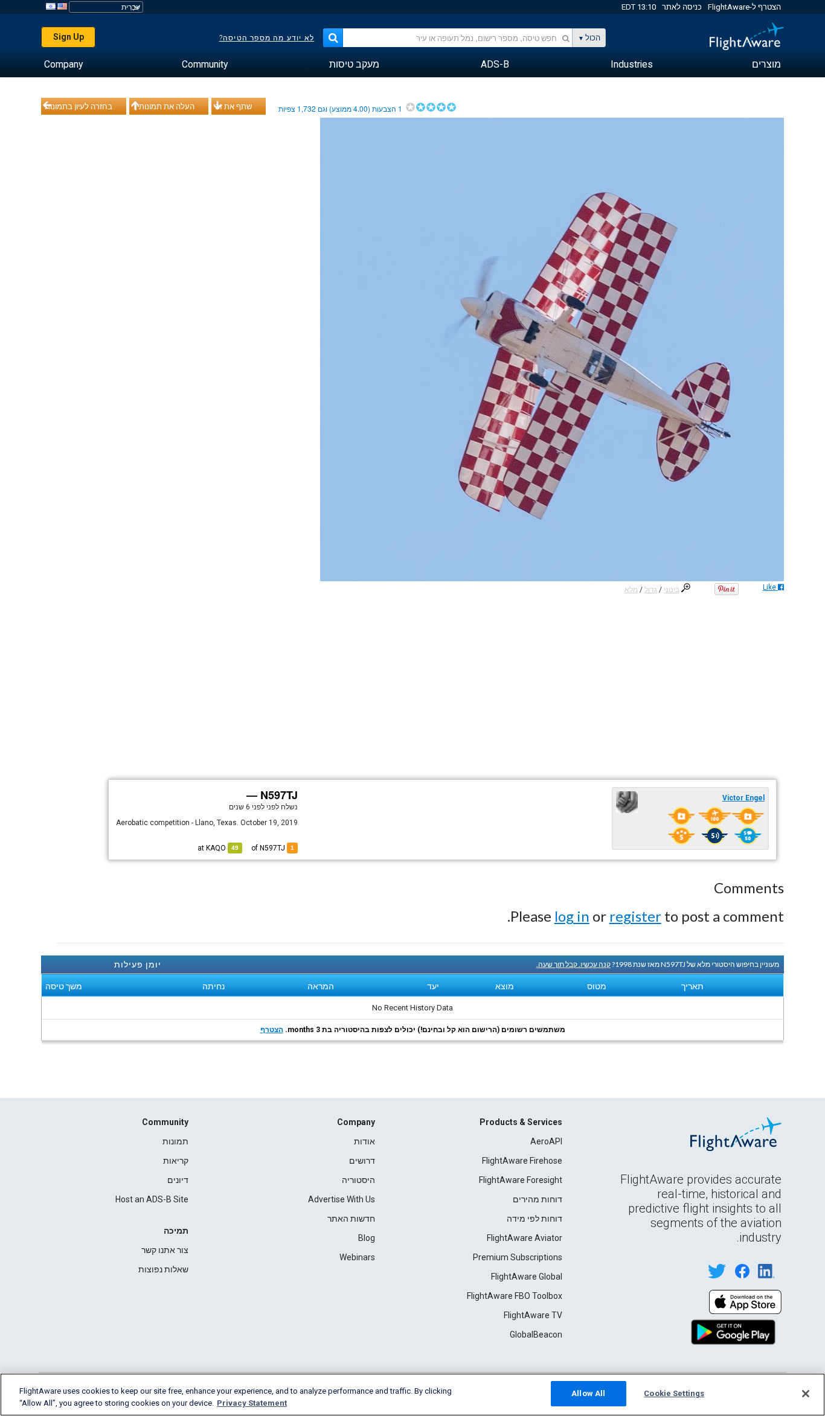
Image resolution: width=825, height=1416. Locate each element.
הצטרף (271, 1029)
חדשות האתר (351, 1218)
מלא (631, 589)
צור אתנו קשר (164, 1250)
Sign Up (68, 37)
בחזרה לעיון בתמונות (78, 106)
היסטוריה (358, 1180)
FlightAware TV (533, 1315)
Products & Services (521, 1122)
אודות (364, 1141)
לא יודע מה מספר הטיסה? (266, 38)
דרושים (362, 1161)
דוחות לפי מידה (534, 1218)
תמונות (175, 1141)
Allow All (588, 1393)
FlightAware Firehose (522, 1161)
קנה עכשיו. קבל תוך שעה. (573, 964)
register (635, 916)
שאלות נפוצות (163, 1269)
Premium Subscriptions (517, 1257)
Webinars (357, 1257)
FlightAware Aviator (524, 1238)
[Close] (805, 1393)
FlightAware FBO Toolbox (514, 1296)
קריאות (175, 1161)
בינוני (671, 589)
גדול (650, 589)
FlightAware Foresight (520, 1180)
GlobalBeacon (536, 1334)
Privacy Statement (252, 1403)
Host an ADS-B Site (151, 1199)
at (218, 848)
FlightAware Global (526, 1276)
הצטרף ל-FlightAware (744, 6)
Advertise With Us (341, 1199)
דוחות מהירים (537, 1199)
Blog (366, 1238)
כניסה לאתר (682, 6)
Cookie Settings (674, 1393)
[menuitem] (766, 64)
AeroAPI (546, 1141)
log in (571, 916)
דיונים (177, 1180)
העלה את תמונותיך (163, 106)
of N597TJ (272, 848)
